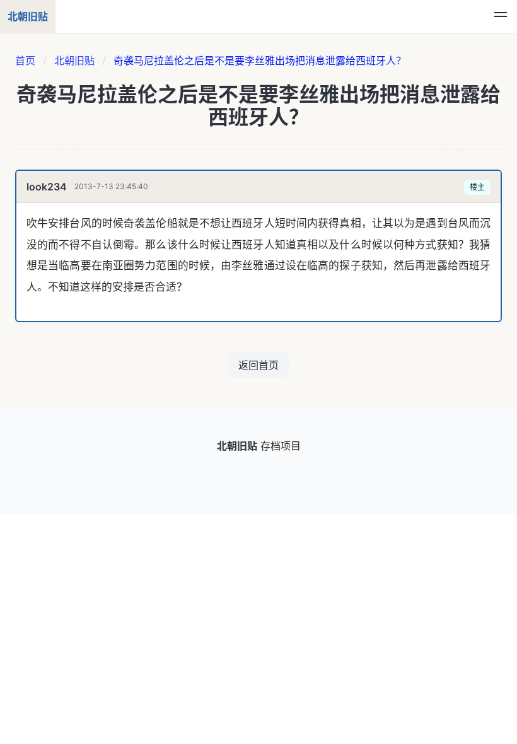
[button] (500, 16)
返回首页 (258, 365)
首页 (25, 60)
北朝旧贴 (74, 60)
